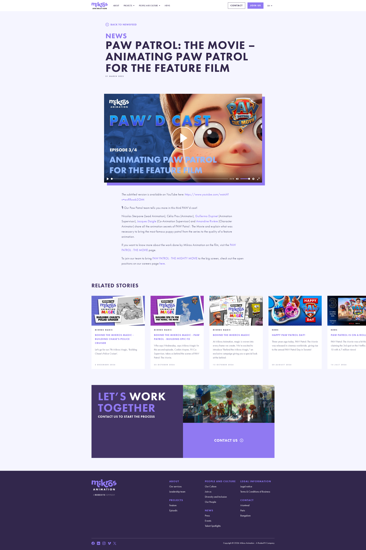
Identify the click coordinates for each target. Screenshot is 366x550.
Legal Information (255, 481)
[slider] (169, 178)
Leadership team (177, 491)
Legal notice (246, 486)
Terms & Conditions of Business (255, 491)
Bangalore (245, 515)
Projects (128, 5)
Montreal (244, 505)
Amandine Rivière (207, 221)
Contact (236, 5)
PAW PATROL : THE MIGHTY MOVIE (174, 258)
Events (208, 520)
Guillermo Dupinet (207, 216)
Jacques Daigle (146, 221)
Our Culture (210, 486)
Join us (255, 5)
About (116, 5)
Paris (242, 510)
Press (207, 515)
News (167, 5)
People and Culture (148, 5)
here (162, 263)
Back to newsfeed (124, 24)
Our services (175, 486)
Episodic (173, 510)
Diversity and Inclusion (216, 496)
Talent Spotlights (213, 525)
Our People (210, 501)
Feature (173, 505)
